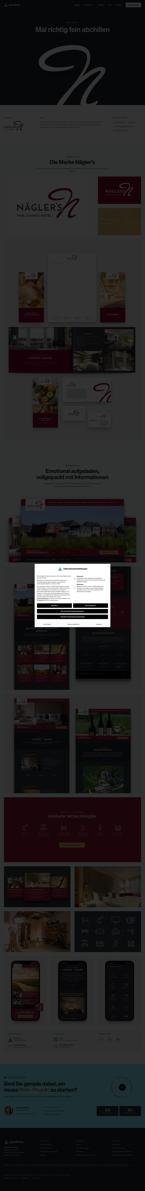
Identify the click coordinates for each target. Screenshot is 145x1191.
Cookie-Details (47, 624)
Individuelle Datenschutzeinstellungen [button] (72, 617)
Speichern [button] (54, 605)
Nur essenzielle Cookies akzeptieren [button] (72, 611)
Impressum (99, 624)
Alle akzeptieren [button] (90, 605)
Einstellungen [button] (40, 600)
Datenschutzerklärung (43, 598)
